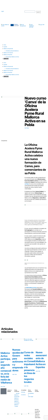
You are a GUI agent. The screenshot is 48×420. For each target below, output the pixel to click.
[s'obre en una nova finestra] (15, 25)
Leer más (3, 386)
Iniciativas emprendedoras (12, 50)
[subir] (3, 391)
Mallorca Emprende (8, 48)
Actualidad (6, 58)
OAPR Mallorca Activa (31, 287)
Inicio (5, 44)
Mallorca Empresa (8, 54)
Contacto (23, 394)
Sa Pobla (27, 128)
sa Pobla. (27, 184)
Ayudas (5, 46)
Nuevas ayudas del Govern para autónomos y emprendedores (18, 360)
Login (2, 11)
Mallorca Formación (8, 52)
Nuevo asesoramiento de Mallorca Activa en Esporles (41, 360)
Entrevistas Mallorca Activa (12, 56)
